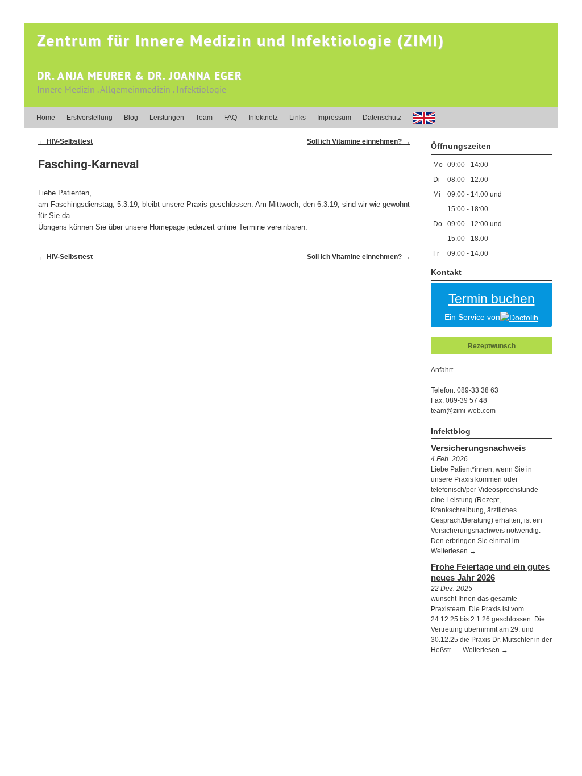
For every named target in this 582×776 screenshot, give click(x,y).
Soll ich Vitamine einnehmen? (358, 141)
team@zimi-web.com (463, 411)
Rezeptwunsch (492, 346)
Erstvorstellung (89, 118)
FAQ (230, 118)
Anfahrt (442, 370)
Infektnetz (263, 118)
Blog (131, 118)
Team (204, 118)
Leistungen (166, 118)
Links (297, 118)
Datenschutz (382, 118)
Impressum (334, 118)
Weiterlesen (453, 551)
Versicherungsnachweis (478, 448)
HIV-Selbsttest (65, 141)
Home (45, 118)
